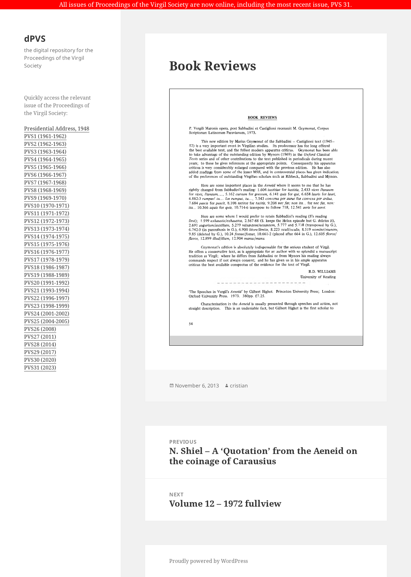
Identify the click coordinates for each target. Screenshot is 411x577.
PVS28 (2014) (40, 344)
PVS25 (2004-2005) (46, 321)
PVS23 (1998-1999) (46, 305)
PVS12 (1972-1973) (46, 221)
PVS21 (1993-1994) (46, 290)
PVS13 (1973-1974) (46, 228)
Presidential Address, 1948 (56, 128)
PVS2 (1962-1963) (45, 143)
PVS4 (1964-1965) (45, 159)
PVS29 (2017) (40, 352)
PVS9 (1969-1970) (45, 197)
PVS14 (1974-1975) (46, 236)
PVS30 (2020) (40, 359)
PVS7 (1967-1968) (45, 182)
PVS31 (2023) (40, 367)
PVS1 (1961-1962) (45, 136)
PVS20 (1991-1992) (46, 282)
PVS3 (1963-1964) (45, 151)
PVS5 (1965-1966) (45, 167)
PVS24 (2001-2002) (46, 313)
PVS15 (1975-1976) (46, 244)
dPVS (35, 38)
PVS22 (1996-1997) (46, 298)
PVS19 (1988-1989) (46, 275)
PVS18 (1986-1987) (46, 267)
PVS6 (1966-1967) (45, 174)
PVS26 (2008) (40, 329)
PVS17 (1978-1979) (46, 259)
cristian (239, 385)
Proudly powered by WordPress (208, 560)
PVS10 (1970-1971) (46, 205)
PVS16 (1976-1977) (46, 251)
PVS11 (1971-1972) (46, 213)
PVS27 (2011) (40, 336)
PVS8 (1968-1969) (45, 190)
